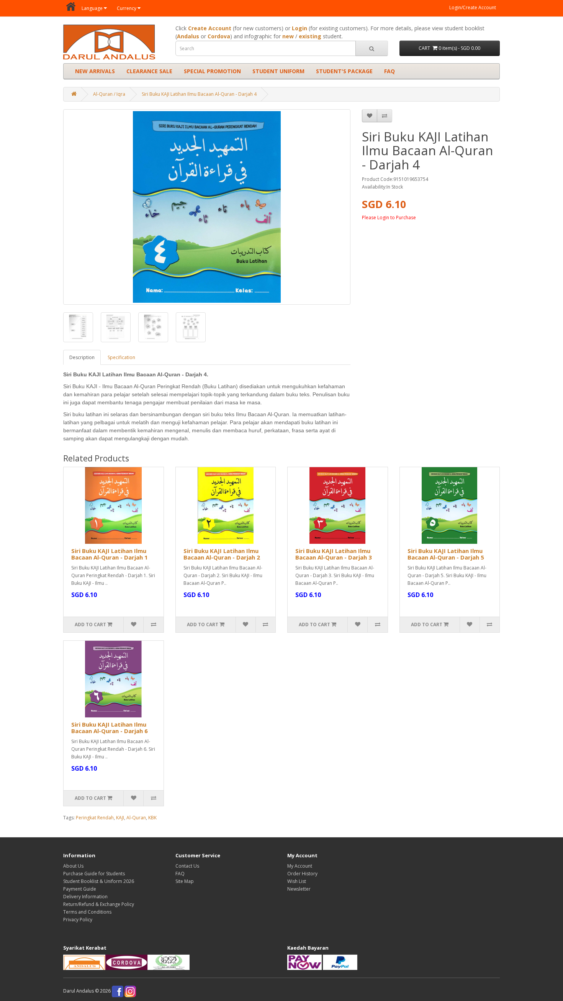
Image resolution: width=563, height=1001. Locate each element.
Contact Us (187, 866)
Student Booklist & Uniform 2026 (98, 881)
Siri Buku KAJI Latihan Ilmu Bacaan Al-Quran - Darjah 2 (221, 554)
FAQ (389, 71)
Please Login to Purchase (389, 217)
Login (299, 28)
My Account (299, 866)
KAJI (120, 817)
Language (92, 8)
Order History (302, 873)
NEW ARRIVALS (95, 71)
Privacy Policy (77, 919)
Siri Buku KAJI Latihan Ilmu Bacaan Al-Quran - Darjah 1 (109, 554)
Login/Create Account (472, 7)
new (288, 36)
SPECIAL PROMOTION (212, 71)
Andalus (188, 36)
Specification (121, 357)
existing (310, 36)
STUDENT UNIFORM (278, 71)
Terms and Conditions (87, 912)
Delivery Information (85, 896)
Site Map (184, 881)
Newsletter (299, 889)
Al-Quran (136, 817)
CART (449, 48)
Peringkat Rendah (95, 817)
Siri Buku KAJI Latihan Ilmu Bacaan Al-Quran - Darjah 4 (199, 94)
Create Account (209, 28)
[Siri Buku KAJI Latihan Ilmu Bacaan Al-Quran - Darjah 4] (206, 207)
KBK (152, 817)
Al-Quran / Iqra (109, 94)
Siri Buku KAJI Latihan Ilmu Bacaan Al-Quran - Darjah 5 (446, 554)
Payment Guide (79, 889)
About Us (73, 866)
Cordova (219, 36)
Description (82, 357)
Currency (126, 8)
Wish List (296, 881)
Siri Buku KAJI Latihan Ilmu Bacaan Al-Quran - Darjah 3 (333, 554)
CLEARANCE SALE (149, 71)
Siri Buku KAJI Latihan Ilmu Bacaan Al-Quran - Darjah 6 (109, 727)
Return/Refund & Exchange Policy (98, 904)
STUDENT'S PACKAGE (344, 71)
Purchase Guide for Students (94, 873)
